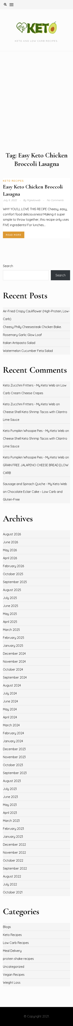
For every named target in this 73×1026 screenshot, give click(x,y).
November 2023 (14, 757)
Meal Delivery (12, 951)
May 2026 (10, 550)
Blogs (7, 927)
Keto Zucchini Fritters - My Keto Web (29, 385)
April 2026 (10, 558)
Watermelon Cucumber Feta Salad (28, 351)
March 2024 (11, 725)
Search (8, 266)
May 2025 (10, 614)
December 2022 (14, 844)
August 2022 (12, 876)
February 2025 (13, 638)
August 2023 (12, 781)
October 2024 (13, 669)
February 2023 (13, 829)
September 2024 (15, 677)
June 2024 (10, 701)
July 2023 (10, 789)
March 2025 (11, 630)
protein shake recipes (18, 959)
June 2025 (10, 606)
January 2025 (13, 646)
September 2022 (15, 868)
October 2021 (13, 892)
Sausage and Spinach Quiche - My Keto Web (35, 484)
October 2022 (13, 860)
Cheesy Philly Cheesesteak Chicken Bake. (32, 327)
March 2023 (11, 821)
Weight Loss (11, 982)
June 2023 (10, 797)
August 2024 (12, 685)
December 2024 (14, 653)
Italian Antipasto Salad (19, 343)
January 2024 (13, 741)
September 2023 (15, 773)
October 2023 (13, 765)
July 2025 (10, 598)
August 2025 (12, 590)
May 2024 (10, 709)
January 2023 (13, 837)
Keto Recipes (13, 180)
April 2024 (10, 717)
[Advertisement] (36, 101)
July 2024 (10, 693)
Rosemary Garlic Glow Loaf (22, 335)
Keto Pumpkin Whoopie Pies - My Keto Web (33, 431)
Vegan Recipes (14, 975)
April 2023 (10, 813)
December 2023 (14, 749)
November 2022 (14, 852)
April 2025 (10, 622)
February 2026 (13, 566)
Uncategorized (13, 967)
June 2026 (10, 542)
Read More (13, 234)
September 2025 (15, 582)
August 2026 (12, 534)
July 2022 (10, 884)
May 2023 (10, 805)
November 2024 (14, 661)
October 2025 (13, 574)
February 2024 (13, 733)
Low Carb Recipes (16, 943)
